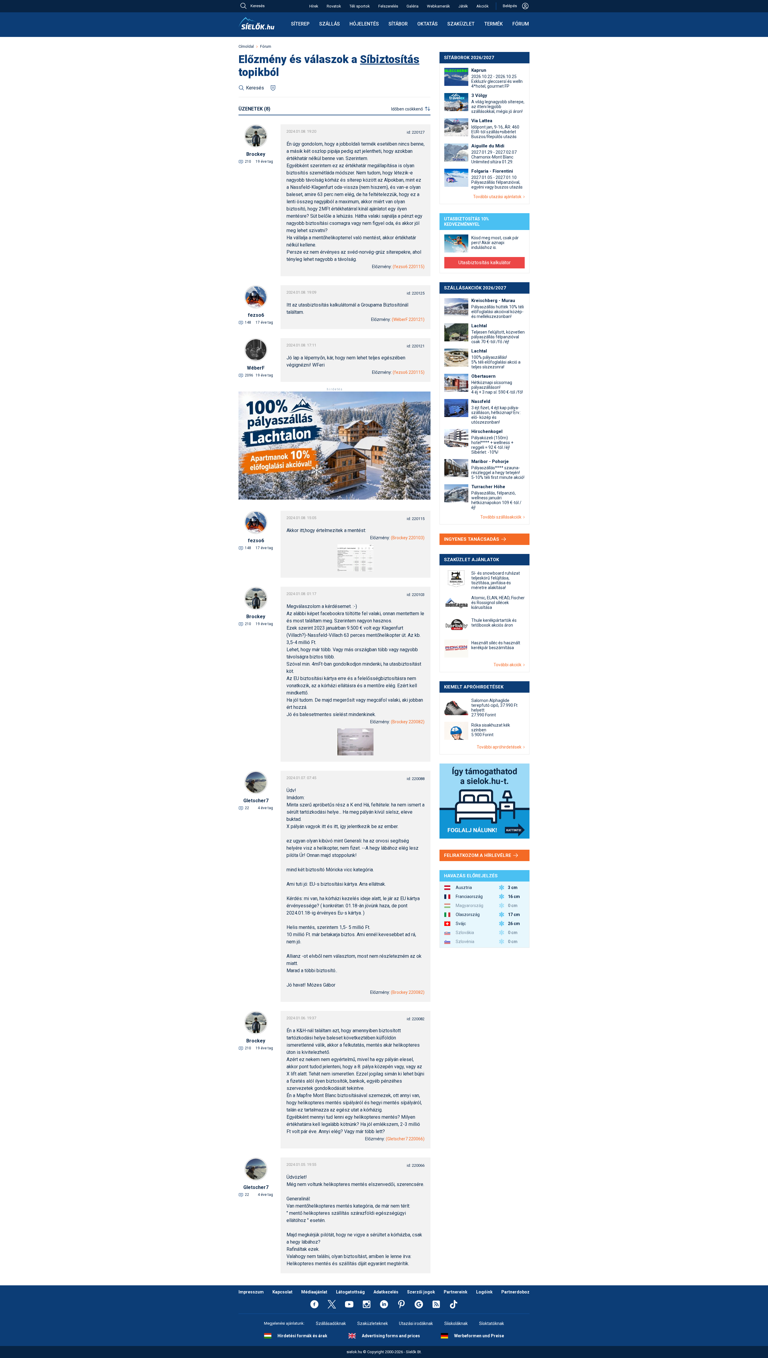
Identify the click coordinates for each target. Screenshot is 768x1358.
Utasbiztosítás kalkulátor (484, 262)
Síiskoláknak (456, 1323)
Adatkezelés (386, 1292)
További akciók (508, 664)
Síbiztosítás (389, 59)
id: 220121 (415, 346)
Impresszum (251, 1292)
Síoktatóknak (491, 1323)
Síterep (300, 24)
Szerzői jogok (421, 1292)
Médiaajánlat (314, 1292)
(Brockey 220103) (407, 537)
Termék (493, 24)
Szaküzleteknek (372, 1323)
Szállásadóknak (331, 1323)
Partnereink (455, 1292)
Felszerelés (388, 6)
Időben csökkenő (407, 109)
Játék (463, 6)
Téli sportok (360, 6)
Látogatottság (350, 1292)
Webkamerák (438, 6)
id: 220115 (415, 518)
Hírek (313, 6)
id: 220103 (415, 594)
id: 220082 (415, 1019)
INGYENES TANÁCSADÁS (472, 539)
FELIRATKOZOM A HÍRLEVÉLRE (478, 855)
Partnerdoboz (515, 1292)
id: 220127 (415, 132)
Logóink (484, 1292)
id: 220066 (415, 1165)
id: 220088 (415, 778)
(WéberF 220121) (408, 319)
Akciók (482, 6)
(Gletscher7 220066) (405, 1138)
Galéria (412, 6)
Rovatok (334, 6)
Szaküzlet (461, 24)
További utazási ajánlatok (498, 196)
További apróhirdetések (500, 747)
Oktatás (427, 24)
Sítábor (398, 24)
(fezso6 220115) (408, 266)
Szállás (329, 24)
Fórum (520, 24)
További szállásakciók (501, 517)
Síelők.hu (256, 23)
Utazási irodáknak (416, 1323)
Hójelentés (364, 24)
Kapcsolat (282, 1292)
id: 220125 (415, 293)
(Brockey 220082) (407, 721)
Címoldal (246, 46)
